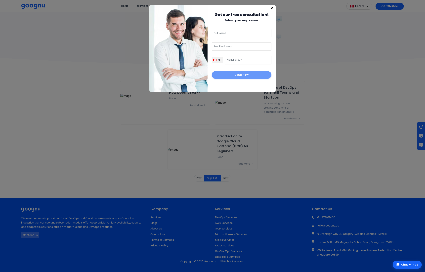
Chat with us (409, 264)
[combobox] (217, 60)
